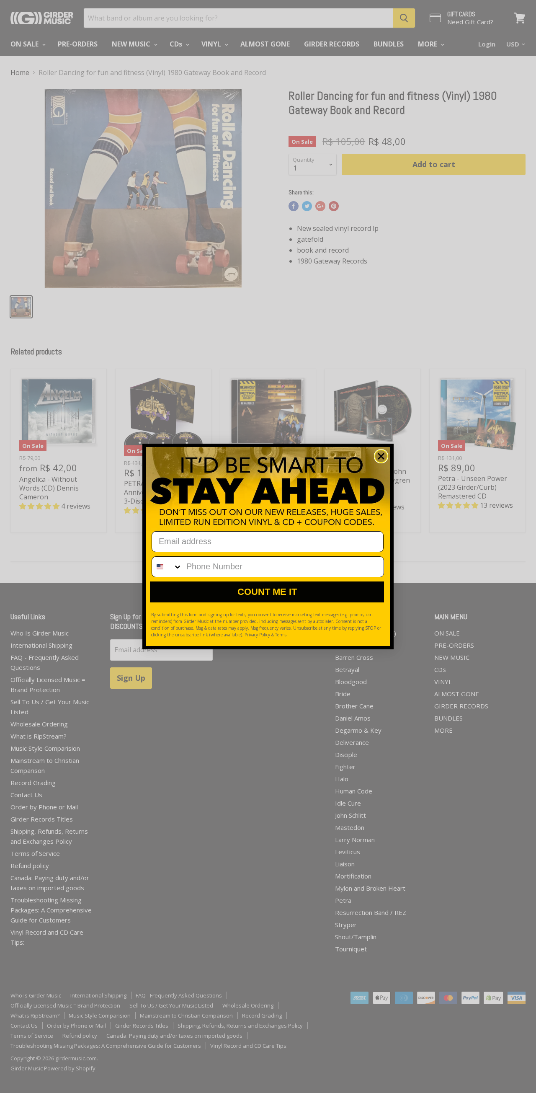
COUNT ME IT (267, 592)
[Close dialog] (381, 456)
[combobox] (167, 567)
